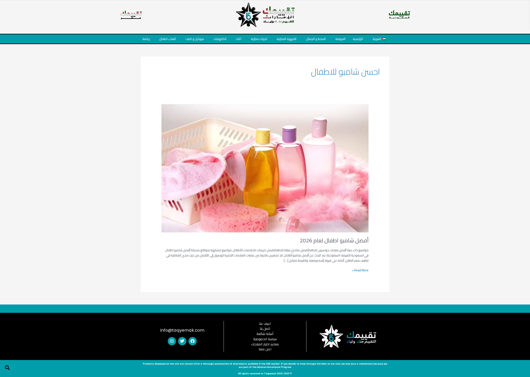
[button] (7, 367)
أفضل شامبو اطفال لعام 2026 (334, 240)
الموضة (340, 39)
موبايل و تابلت (195, 39)
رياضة (146, 39)
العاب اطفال (167, 39)
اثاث (238, 39)
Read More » (360, 270)
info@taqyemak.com (182, 330)
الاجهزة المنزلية (286, 39)
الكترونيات (219, 39)
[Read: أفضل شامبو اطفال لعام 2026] (265, 168)
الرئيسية (358, 39)
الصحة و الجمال (316, 39)
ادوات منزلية (259, 39)
